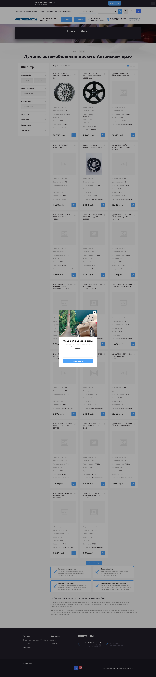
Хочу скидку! (78, 361)
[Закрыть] (94, 312)
